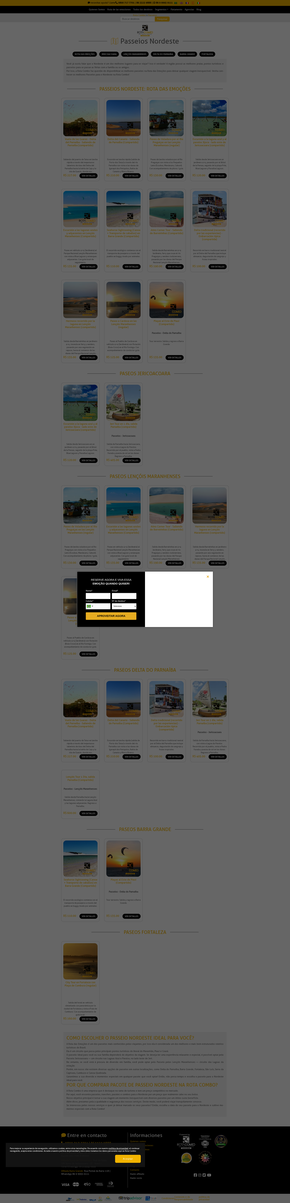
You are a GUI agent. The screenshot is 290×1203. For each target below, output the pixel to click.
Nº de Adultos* (119, 601)
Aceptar (128, 1158)
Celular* (89, 601)
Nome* (89, 590)
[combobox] (90, 606)
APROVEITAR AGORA (111, 615)
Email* (115, 590)
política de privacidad (118, 1148)
